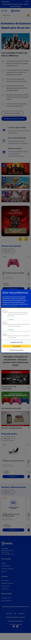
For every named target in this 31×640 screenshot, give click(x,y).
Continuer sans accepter (16, 350)
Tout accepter (16, 346)
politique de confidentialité (9, 306)
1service (10, 319)
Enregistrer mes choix (16, 342)
